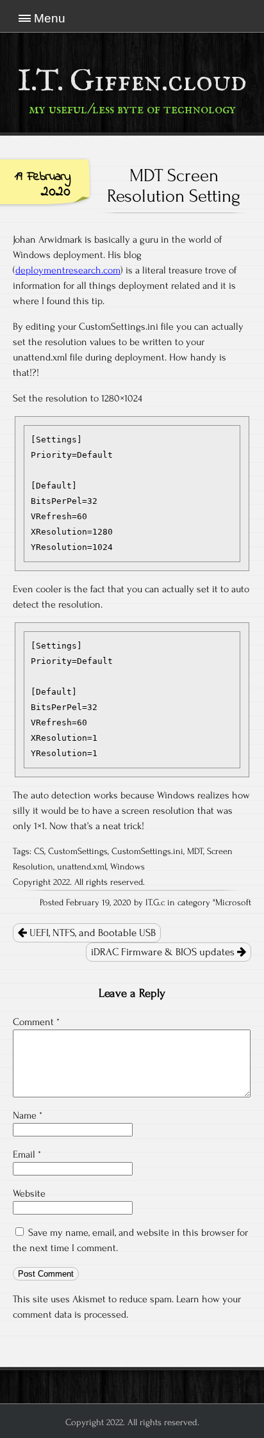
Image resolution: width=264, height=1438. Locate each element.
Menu (49, 18)
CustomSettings (78, 851)
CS (39, 851)
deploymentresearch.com (67, 270)
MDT (195, 851)
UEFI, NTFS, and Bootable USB (91, 933)
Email (27, 1154)
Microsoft (233, 903)
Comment (36, 1022)
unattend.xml (81, 867)
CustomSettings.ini (147, 851)
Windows (127, 867)
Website (29, 1193)
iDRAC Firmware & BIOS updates (164, 952)
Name (27, 1115)
